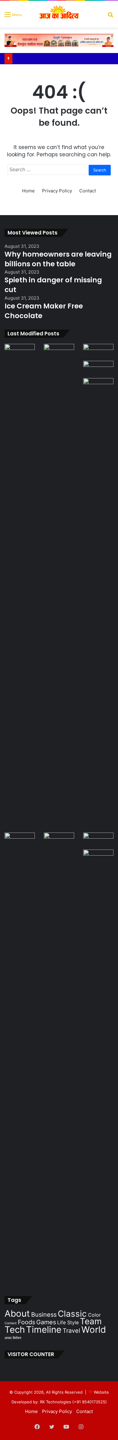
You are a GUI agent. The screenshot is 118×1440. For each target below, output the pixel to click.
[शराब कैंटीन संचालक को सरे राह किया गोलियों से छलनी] (98, 605)
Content (11, 1323)
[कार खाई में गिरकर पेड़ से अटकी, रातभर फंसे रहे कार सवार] (20, 352)
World (93, 1329)
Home (28, 191)
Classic (72, 1314)
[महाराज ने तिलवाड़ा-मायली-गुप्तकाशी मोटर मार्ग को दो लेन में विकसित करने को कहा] (98, 858)
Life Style (68, 1322)
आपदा (8, 1338)
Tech (15, 1329)
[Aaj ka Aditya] (59, 14)
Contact (87, 191)
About (17, 1313)
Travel (71, 1330)
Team (91, 1321)
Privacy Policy (57, 191)
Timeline (43, 1329)
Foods (26, 1322)
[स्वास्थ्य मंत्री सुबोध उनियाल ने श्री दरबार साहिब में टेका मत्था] (98, 369)
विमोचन (17, 1338)
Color (94, 1315)
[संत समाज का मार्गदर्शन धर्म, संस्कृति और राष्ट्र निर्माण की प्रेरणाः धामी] (59, 1060)
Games (46, 1322)
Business (44, 1314)
